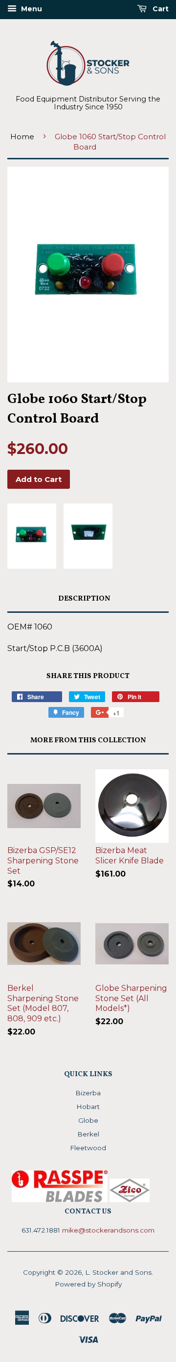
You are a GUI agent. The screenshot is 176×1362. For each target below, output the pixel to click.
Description (84, 599)
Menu (30, 8)
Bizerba (88, 1093)
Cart (160, 8)
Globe (88, 1120)
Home (22, 136)
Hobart (88, 1106)
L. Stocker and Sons (118, 1272)
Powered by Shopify (88, 1284)
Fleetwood (88, 1148)
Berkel (88, 1134)
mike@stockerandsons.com (108, 1230)
